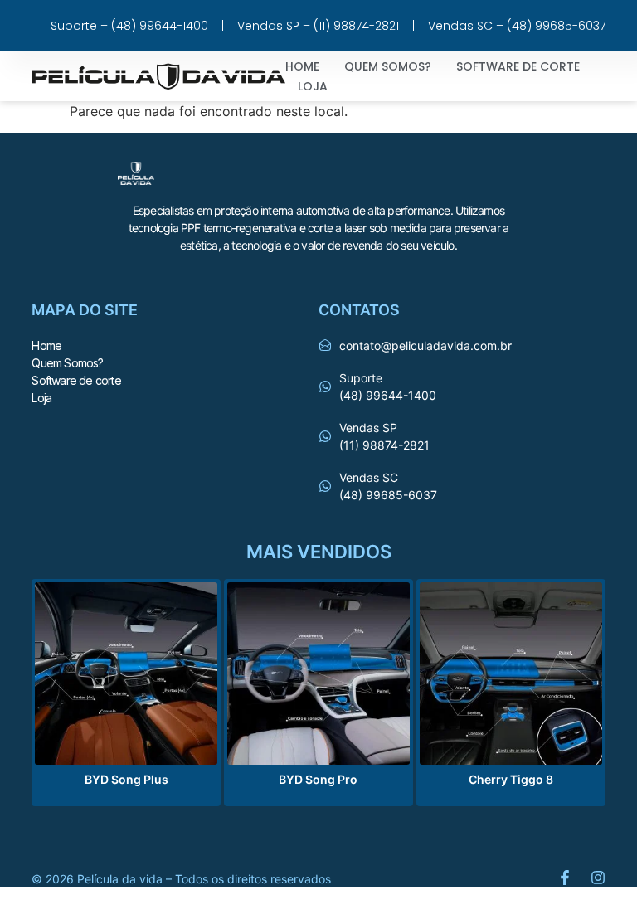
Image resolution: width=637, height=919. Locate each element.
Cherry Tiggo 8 (511, 779)
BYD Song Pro (318, 779)
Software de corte (518, 66)
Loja (313, 86)
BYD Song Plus (126, 779)
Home (302, 66)
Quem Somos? (387, 66)
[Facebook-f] (564, 877)
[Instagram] (598, 877)
